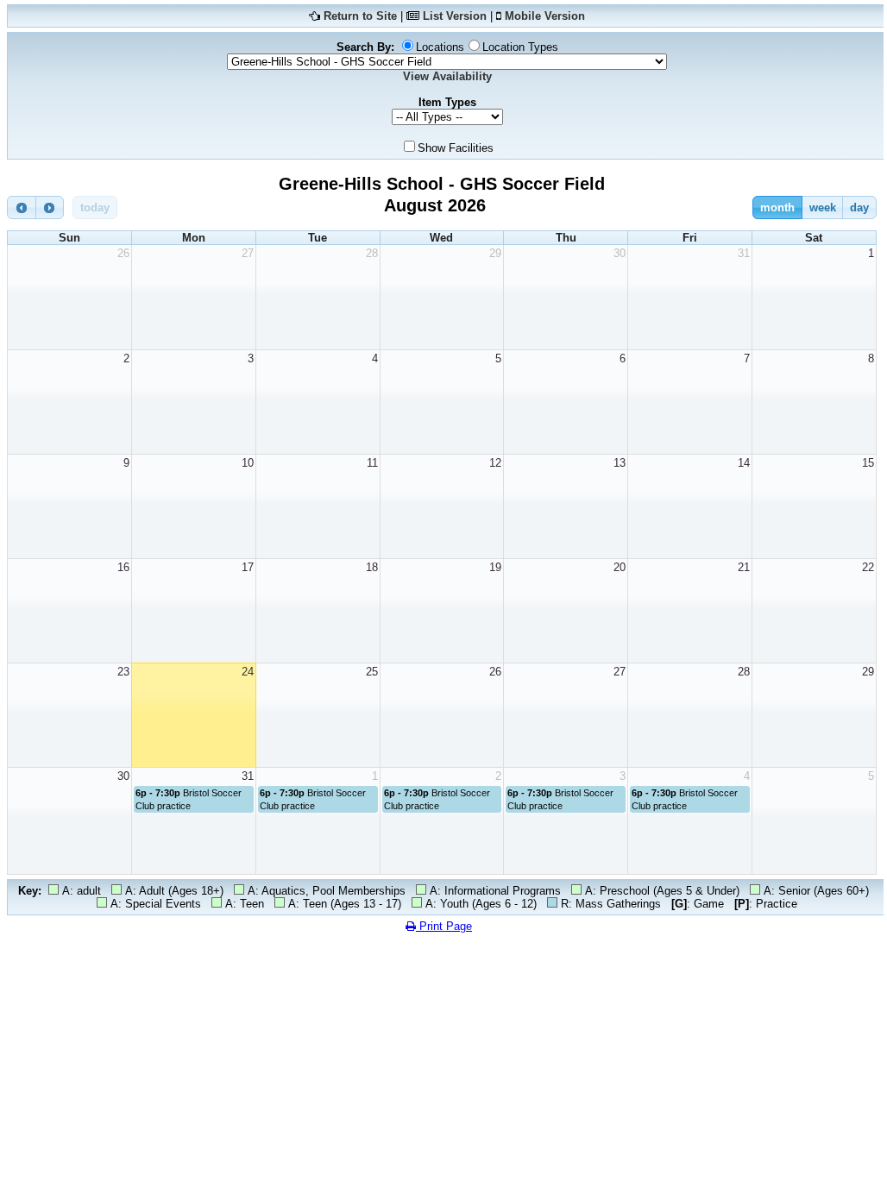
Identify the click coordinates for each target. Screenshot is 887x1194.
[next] (50, 207)
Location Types (520, 47)
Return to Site (360, 15)
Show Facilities (456, 147)
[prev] (21, 207)
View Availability (447, 76)
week (822, 207)
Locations (440, 47)
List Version (455, 15)
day (859, 207)
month (777, 207)
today (95, 207)
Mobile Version (545, 15)
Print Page (444, 926)
